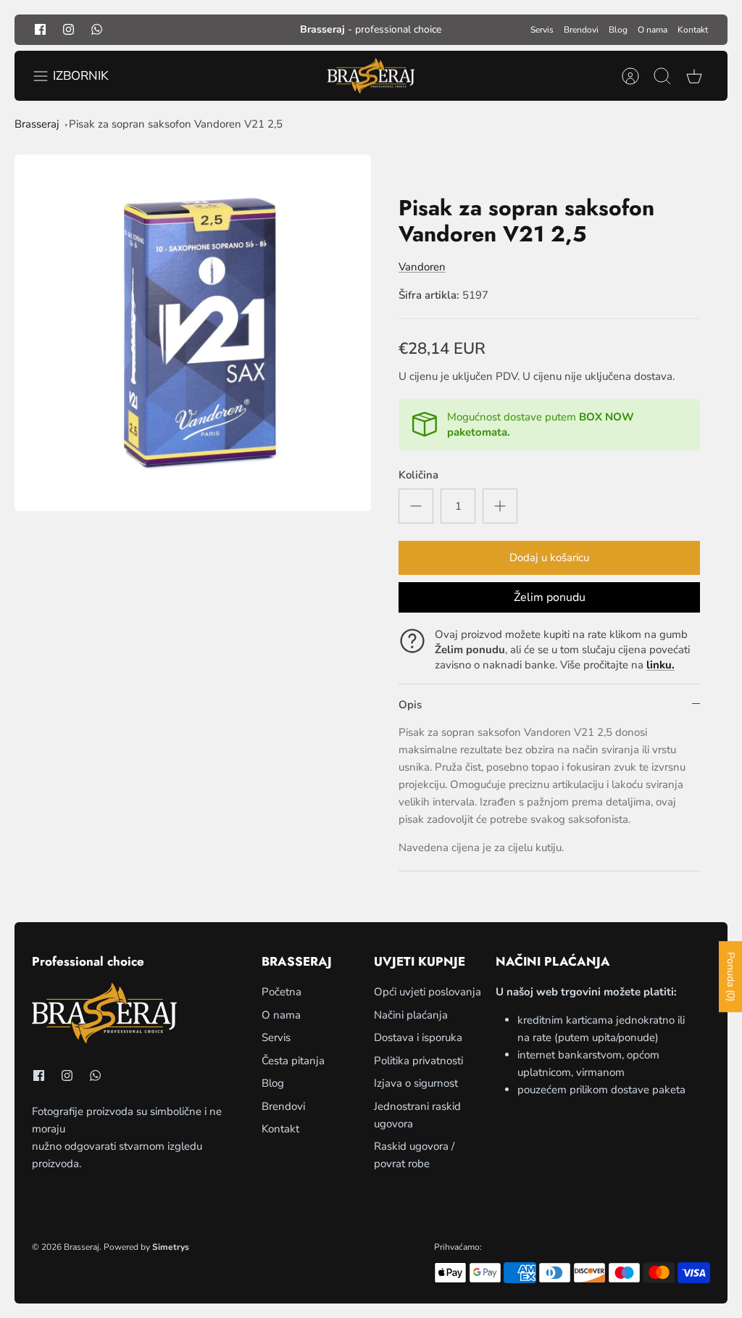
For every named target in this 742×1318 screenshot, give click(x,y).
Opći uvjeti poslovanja (427, 992)
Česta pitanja (293, 1060)
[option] (192, 332)
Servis (542, 30)
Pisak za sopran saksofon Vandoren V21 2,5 (176, 124)
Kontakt (693, 30)
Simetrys (170, 1247)
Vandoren (422, 267)
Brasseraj (36, 124)
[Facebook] (40, 29)
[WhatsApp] (97, 29)
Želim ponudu (549, 597)
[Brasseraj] (371, 76)
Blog (618, 30)
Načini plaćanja (411, 1015)
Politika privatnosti (418, 1060)
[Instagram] (68, 29)
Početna (281, 992)
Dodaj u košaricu (549, 557)
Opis (410, 704)
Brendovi (581, 30)
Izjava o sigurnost (416, 1083)
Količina (418, 475)
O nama (652, 30)
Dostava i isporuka (418, 1037)
